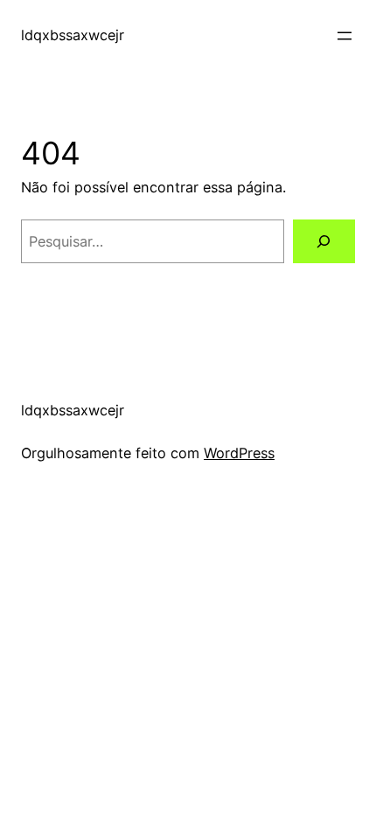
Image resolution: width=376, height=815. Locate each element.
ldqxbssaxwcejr (72, 35)
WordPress (239, 453)
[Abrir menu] (344, 35)
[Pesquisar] (324, 241)
